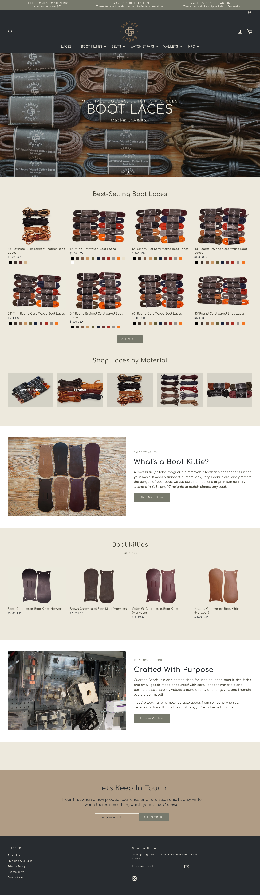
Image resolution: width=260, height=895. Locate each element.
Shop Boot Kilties (152, 497)
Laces (66, 46)
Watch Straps (143, 46)
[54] (72, 258)
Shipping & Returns (20, 861)
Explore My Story (152, 718)
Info (191, 46)
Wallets (171, 46)
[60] (134, 323)
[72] (10, 262)
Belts (117, 46)
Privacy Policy (16, 866)
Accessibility (16, 872)
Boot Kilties (92, 46)
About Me (14, 855)
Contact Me (15, 877)
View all (130, 339)
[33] (197, 323)
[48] (197, 262)
